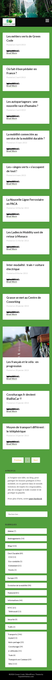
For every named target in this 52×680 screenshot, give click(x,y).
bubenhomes (12, 50)
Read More (11, 53)
